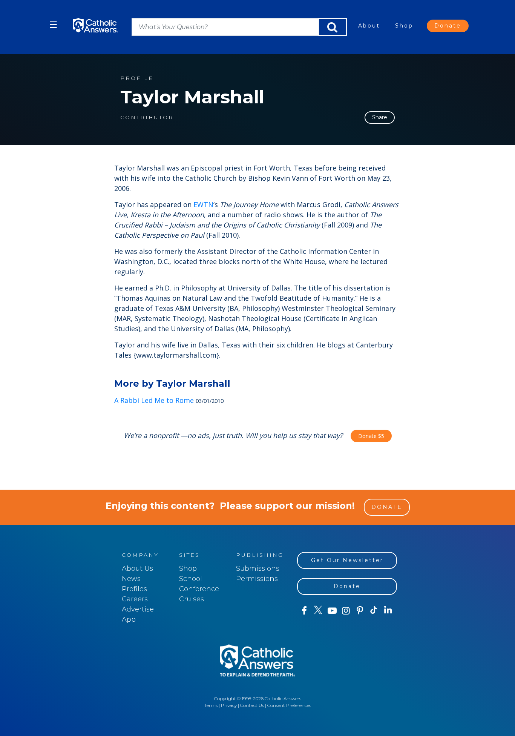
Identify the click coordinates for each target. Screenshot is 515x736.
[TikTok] (374, 611)
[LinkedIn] (388, 610)
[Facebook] (304, 611)
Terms (211, 705)
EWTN (203, 204)
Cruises (191, 599)
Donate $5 (371, 435)
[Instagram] (346, 611)
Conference (199, 589)
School (190, 579)
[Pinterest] (360, 611)
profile (136, 78)
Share (379, 117)
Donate (447, 25)
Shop (404, 25)
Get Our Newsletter (347, 560)
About (369, 25)
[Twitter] (318, 611)
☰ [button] (53, 24)
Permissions (257, 579)
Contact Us (252, 705)
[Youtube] (332, 611)
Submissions (257, 568)
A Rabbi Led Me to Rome (154, 400)
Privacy (229, 705)
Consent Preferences (289, 705)
